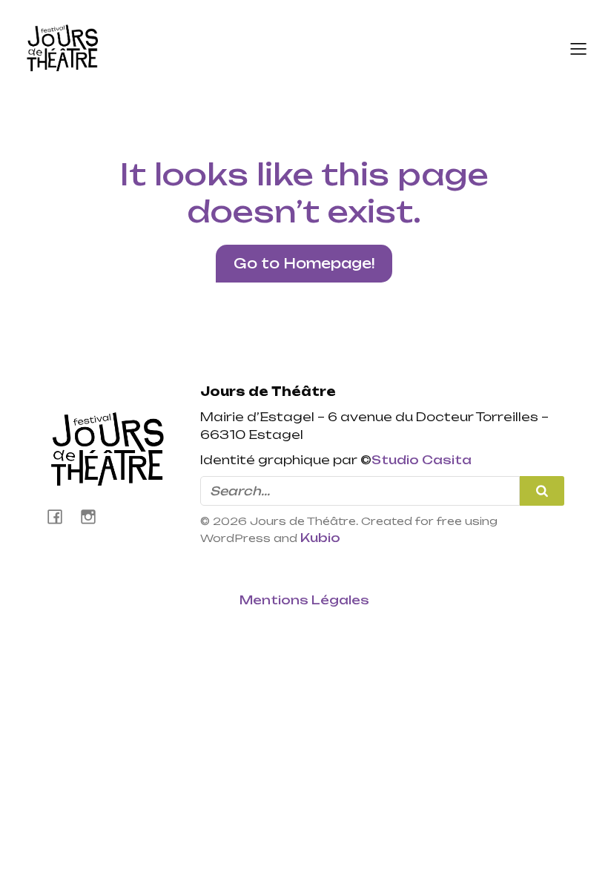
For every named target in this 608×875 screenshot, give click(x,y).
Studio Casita (421, 459)
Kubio (320, 537)
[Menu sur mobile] (578, 48)
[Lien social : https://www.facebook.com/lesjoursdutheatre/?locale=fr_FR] (60, 516)
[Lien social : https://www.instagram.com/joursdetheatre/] (93, 516)
